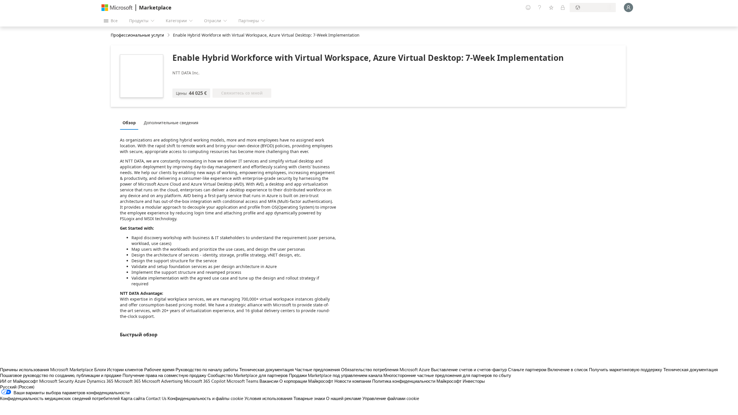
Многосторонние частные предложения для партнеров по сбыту (447, 375)
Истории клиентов (125, 369)
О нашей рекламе (343, 398)
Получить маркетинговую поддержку (625, 369)
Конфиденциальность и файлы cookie (205, 398)
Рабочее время (159, 369)
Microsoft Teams (242, 381)
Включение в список (567, 369)
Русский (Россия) (17, 387)
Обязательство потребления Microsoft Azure (386, 369)
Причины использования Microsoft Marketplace (46, 369)
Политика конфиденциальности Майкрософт (417, 381)
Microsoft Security (56, 381)
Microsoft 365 (127, 381)
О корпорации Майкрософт (306, 381)
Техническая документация (266, 369)
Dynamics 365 (100, 381)
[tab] (130, 122)
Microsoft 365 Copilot (204, 381)
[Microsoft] (117, 7)
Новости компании (352, 381)
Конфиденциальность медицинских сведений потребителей (60, 398)
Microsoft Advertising (162, 381)
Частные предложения (317, 369)
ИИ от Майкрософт (19, 381)
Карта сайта (133, 398)
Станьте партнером (527, 369)
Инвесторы (474, 381)
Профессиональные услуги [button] (137, 35)
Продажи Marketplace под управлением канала (335, 375)
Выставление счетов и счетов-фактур (469, 369)
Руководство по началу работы (207, 369)
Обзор (129, 122)
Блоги (100, 369)
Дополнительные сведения (171, 122)
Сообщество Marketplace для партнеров (248, 375)
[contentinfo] (169, 35)
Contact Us (156, 398)
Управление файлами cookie (390, 398)
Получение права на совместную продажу (164, 375)
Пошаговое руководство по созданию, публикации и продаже (60, 375)
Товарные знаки (309, 398)
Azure (80, 381)
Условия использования (268, 398)
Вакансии (268, 381)
